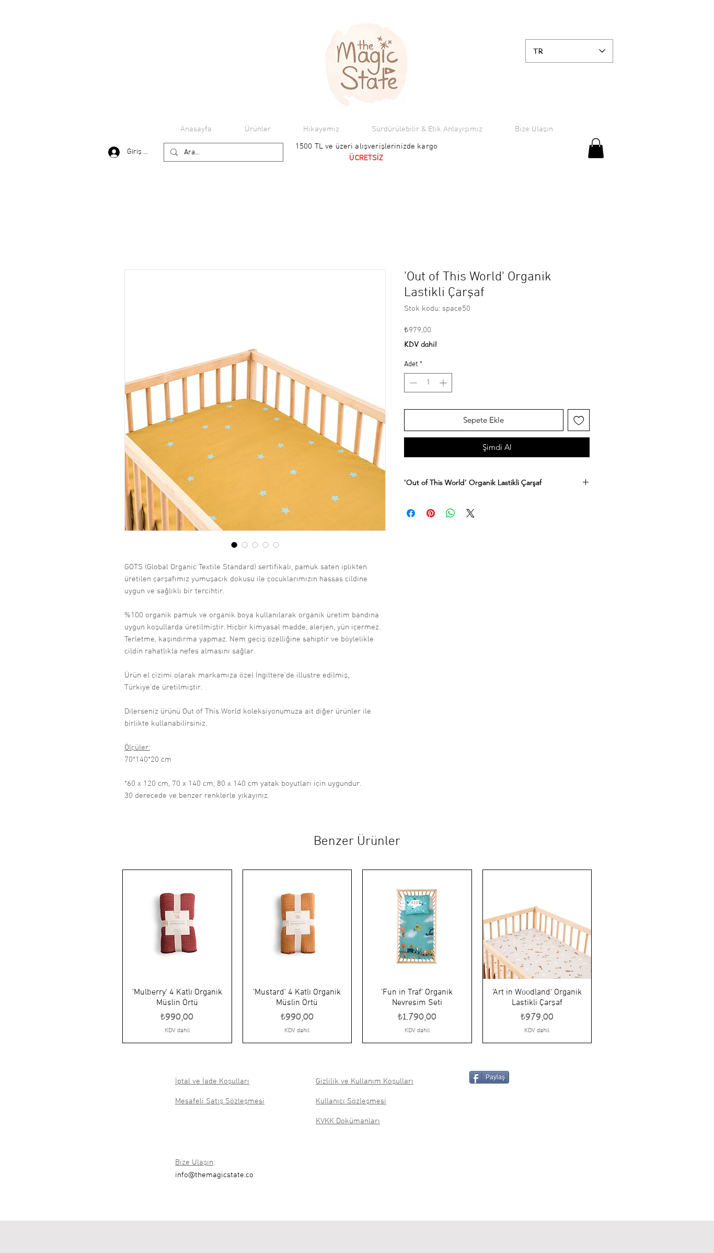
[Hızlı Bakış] (177, 924)
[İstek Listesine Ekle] (579, 420)
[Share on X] (470, 513)
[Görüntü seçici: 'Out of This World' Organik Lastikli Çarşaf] (234, 544)
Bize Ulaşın (194, 1162)
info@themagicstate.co (214, 1175)
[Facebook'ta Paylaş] (411, 513)
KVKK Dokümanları (348, 1121)
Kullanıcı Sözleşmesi (351, 1101)
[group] (357, 956)
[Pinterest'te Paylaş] (430, 513)
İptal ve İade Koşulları (212, 1081)
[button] (596, 148)
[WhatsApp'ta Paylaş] (450, 513)
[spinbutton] (428, 383)
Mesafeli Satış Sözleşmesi (219, 1101)
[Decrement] (412, 383)
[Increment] (444, 383)
